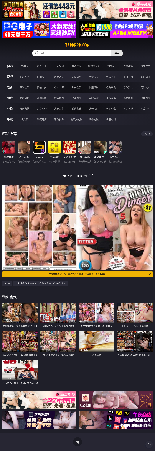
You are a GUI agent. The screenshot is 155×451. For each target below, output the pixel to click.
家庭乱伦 (42, 108)
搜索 (116, 53)
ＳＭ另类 (145, 76)
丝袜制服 (111, 76)
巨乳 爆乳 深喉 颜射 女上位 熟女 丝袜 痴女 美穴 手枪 (41, 283)
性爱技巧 (145, 108)
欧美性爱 (76, 87)
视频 (10, 77)
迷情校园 (94, 108)
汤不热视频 (76, 119)
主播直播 (128, 76)
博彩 (10, 66)
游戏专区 (76, 66)
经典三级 (111, 87)
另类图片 (145, 98)
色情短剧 (111, 119)
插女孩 (24, 119)
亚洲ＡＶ (24, 76)
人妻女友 (59, 108)
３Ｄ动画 (76, 76)
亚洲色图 (42, 98)
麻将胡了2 (93, 66)
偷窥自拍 (24, 98)
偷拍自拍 (42, 87)
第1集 (7, 283)
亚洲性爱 (24, 87)
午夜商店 (42, 119)
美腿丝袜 (94, 98)
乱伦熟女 (128, 87)
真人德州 (42, 66)
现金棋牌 (128, 66)
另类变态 (145, 87)
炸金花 (111, 66)
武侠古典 (76, 108)
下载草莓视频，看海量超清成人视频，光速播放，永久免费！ (77, 274)
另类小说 (111, 108)
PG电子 (24, 66)
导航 (10, 119)
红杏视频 (94, 119)
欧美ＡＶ (59, 76)
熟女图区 (128, 98)
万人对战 (59, 66)
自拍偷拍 (42, 76)
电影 (10, 87)
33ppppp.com (77, 45)
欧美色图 (59, 98)
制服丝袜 (94, 87)
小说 (10, 109)
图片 (10, 98)
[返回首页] (149, 444)
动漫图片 (76, 98)
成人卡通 (59, 87)
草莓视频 (59, 119)
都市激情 (24, 108)
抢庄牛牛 (145, 66)
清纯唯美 (111, 98)
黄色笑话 (128, 108)
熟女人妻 (94, 76)
